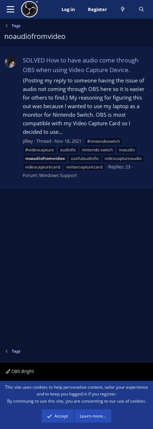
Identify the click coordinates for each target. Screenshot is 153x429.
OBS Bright (22, 371)
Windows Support (58, 175)
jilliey (28, 141)
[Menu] (10, 9)
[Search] (141, 9)
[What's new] (123, 9)
